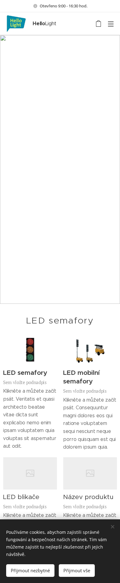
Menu (111, 24)
